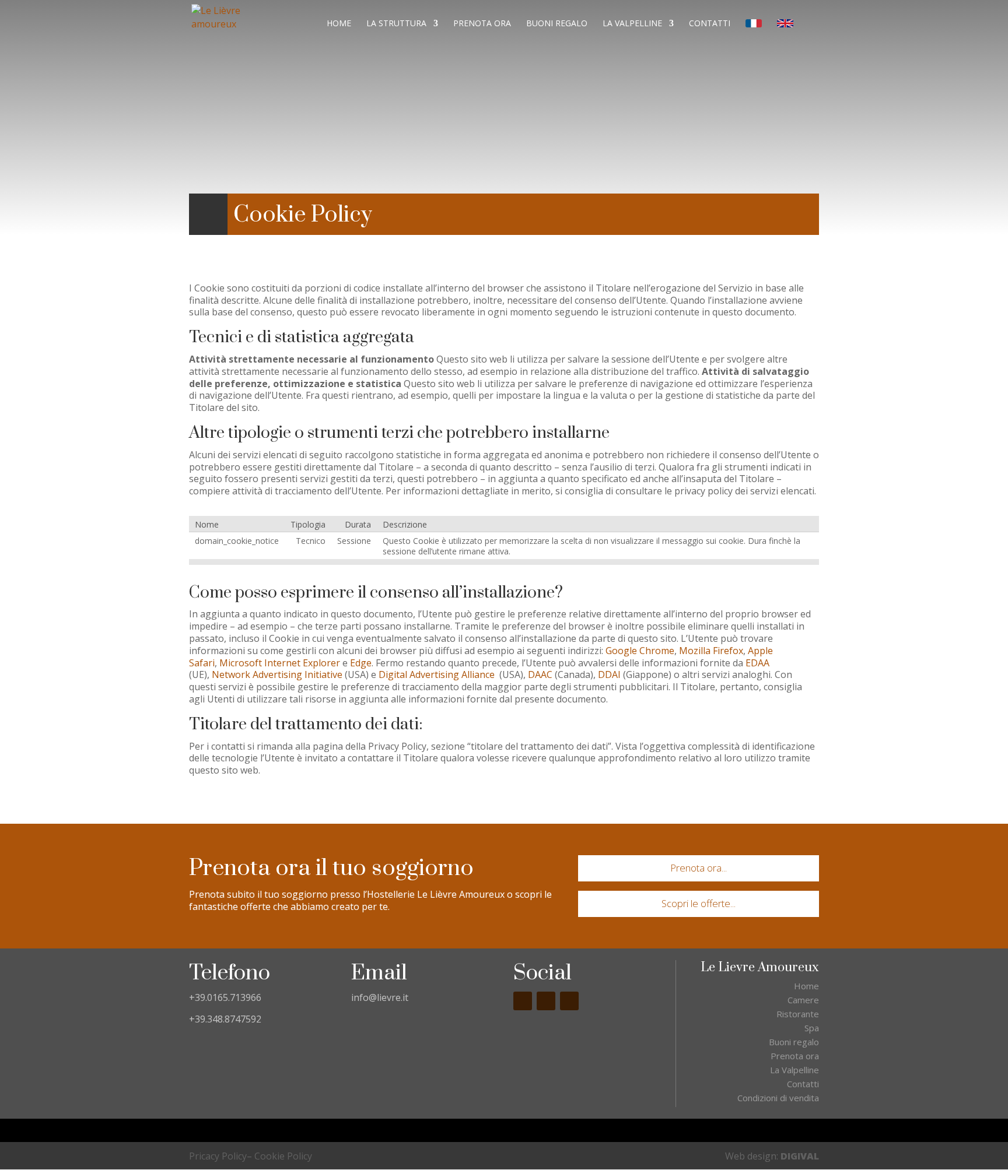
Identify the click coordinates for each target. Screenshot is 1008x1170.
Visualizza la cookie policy (848, 51)
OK (504, 76)
